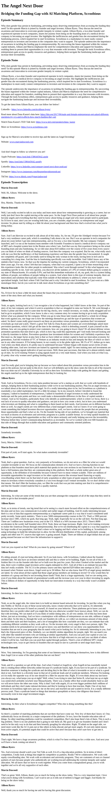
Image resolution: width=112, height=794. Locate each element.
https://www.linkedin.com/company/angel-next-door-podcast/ (39, 166)
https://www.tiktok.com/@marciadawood (28, 176)
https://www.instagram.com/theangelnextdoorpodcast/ (36, 171)
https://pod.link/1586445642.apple (32, 156)
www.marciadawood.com (21, 142)
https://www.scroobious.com (34, 127)
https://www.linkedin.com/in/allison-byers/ (31, 109)
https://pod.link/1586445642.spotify (25, 161)
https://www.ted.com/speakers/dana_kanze (55, 122)
